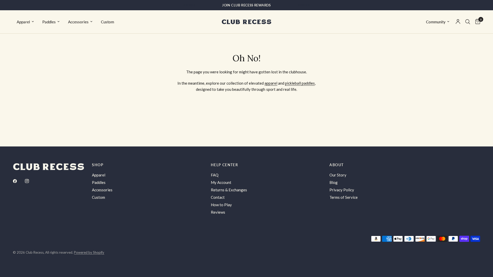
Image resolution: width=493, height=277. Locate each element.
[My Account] (458, 21)
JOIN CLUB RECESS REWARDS (246, 5)
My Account (221, 182)
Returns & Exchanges (229, 189)
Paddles (49, 21)
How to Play (221, 204)
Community (435, 21)
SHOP (97, 165)
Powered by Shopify (89, 252)
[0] (476, 21)
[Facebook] (18, 181)
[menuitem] (25, 21)
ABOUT (336, 165)
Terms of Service (343, 197)
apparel (270, 83)
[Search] (468, 21)
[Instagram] (30, 181)
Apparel (23, 21)
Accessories (78, 21)
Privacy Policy (341, 189)
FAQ (215, 175)
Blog (333, 182)
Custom (107, 21)
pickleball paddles (300, 83)
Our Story (337, 175)
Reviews (218, 212)
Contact (218, 197)
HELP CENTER (224, 165)
